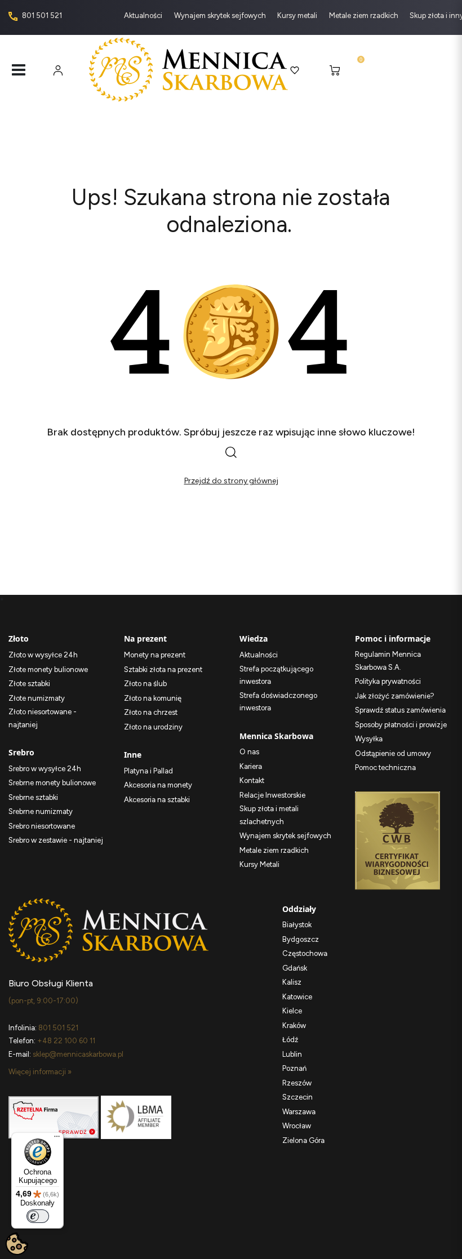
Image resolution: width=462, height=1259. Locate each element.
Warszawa (299, 1111)
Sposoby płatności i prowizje (401, 724)
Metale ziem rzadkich (364, 15)
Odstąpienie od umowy (393, 753)
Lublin (292, 1054)
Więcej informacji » (40, 1071)
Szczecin (297, 1097)
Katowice (297, 997)
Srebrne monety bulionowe (52, 782)
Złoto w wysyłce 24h (43, 655)
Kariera (250, 766)
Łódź (290, 1039)
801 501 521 (41, 15)
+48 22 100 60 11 (66, 1040)
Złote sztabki (29, 683)
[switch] (37, 1216)
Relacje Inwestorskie (272, 795)
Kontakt (251, 780)
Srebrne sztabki (33, 797)
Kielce (292, 1011)
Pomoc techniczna (385, 767)
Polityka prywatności (388, 681)
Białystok (297, 924)
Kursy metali (298, 15)
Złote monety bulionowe (48, 669)
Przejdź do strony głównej (231, 481)
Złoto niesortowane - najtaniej (42, 718)
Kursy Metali (259, 864)
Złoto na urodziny (153, 727)
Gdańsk (294, 968)
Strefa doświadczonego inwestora (278, 702)
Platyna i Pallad (148, 771)
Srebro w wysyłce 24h (44, 768)
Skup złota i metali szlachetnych (269, 815)
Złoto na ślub (145, 683)
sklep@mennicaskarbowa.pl (78, 1054)
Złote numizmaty (36, 698)
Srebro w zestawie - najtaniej (55, 840)
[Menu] (57, 1139)
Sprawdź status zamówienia (400, 710)
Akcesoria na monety (158, 785)
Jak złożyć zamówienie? (394, 696)
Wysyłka (369, 739)
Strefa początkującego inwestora (276, 675)
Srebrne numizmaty (40, 811)
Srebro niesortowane (41, 826)
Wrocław (296, 1126)
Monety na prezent (154, 655)
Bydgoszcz (300, 939)
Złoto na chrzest (150, 712)
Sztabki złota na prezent (163, 669)
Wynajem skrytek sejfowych (221, 15)
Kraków (294, 1025)
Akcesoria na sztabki (157, 799)
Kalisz (291, 982)
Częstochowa (304, 953)
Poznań (294, 1068)
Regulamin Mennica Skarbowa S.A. (388, 660)
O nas (249, 752)
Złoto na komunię (152, 698)
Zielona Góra (303, 1140)
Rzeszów (297, 1083)
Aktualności (144, 15)
